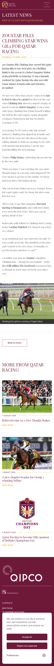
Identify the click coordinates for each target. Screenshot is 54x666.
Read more (7, 425)
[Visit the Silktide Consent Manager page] (44, 655)
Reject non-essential (27, 645)
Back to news (14, 343)
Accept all (27, 637)
